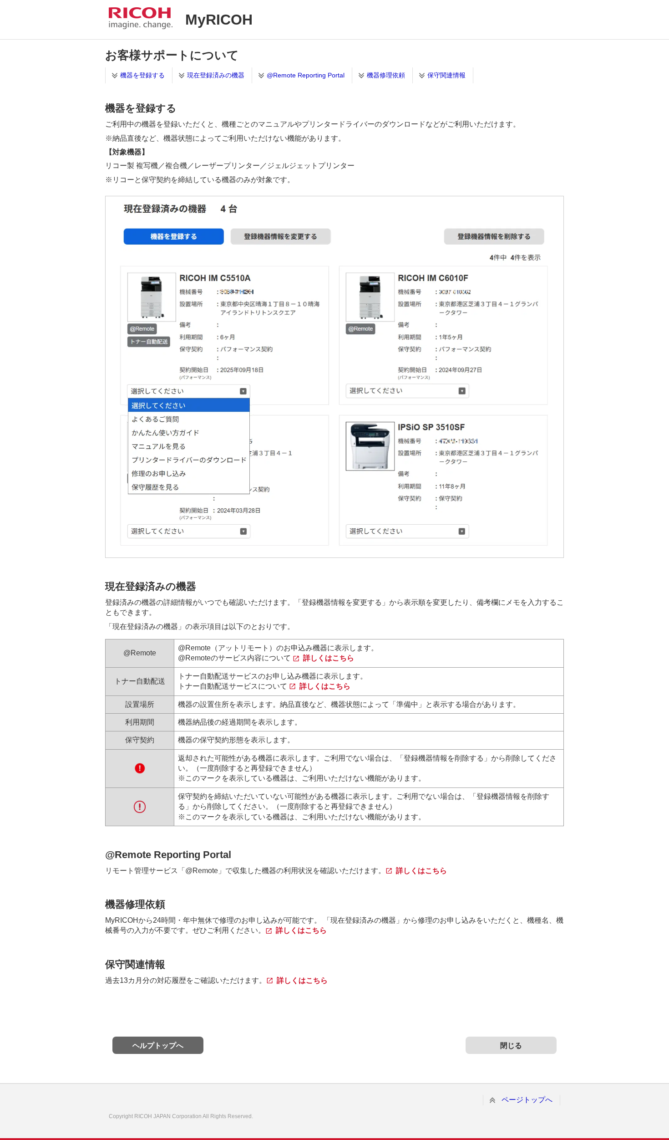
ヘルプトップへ (157, 1045)
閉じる (511, 1045)
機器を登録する (142, 75)
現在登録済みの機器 (215, 75)
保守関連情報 (446, 75)
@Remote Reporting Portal (306, 75)
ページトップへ (527, 1100)
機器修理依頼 (386, 75)
